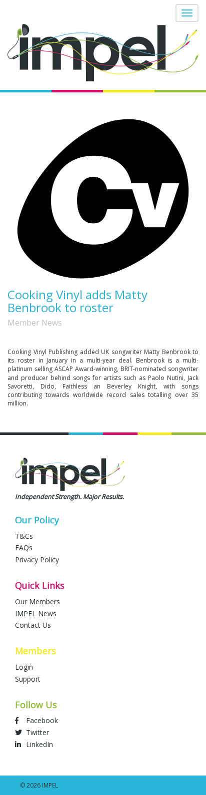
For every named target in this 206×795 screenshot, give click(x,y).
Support (27, 679)
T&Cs (24, 536)
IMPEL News (35, 613)
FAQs (23, 547)
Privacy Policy (37, 559)
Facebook (41, 720)
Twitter (36, 732)
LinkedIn (38, 744)
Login (24, 667)
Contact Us (33, 625)
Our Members (37, 601)
